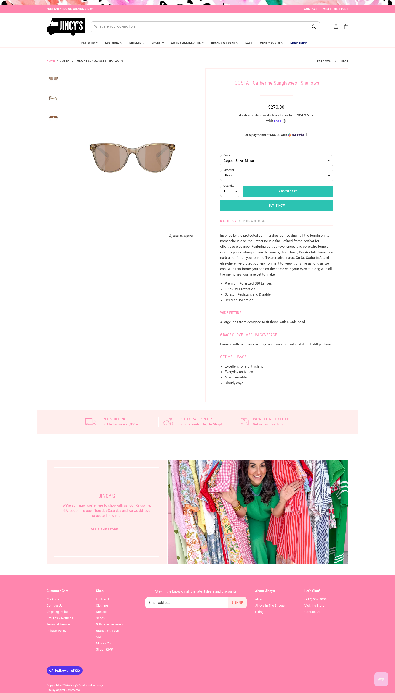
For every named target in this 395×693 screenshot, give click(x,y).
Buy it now (277, 205)
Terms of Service (58, 624)
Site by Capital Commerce (63, 690)
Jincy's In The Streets (270, 605)
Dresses (135, 43)
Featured (88, 43)
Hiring (259, 612)
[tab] (228, 221)
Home (51, 60)
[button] (277, 135)
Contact (311, 8)
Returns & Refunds (60, 618)
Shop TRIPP (298, 43)
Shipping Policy (57, 612)
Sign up (237, 602)
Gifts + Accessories (186, 43)
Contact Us (54, 605)
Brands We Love (223, 43)
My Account (55, 599)
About (259, 599)
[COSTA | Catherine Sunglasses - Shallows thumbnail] (53, 78)
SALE (248, 43)
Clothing (112, 43)
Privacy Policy (56, 631)
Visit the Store (335, 8)
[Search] (314, 26)
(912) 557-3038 (315, 599)
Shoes (156, 43)
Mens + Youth (270, 43)
